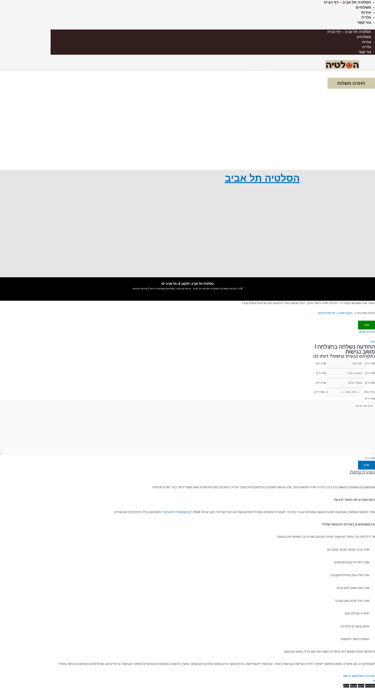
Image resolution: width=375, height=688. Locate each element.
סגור (366, 325)
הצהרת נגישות (366, 676)
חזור (372, 342)
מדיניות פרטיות (140, 288)
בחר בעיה (369, 392)
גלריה (366, 17)
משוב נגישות (350, 676)
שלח (366, 465)
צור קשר (364, 22)
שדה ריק (370, 363)
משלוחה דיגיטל (157, 288)
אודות (366, 12)
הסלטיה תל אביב (262, 178)
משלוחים (363, 7)
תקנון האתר (345, 313)
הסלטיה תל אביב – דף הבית (347, 2)
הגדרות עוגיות (367, 332)
